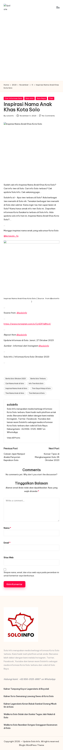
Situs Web (9, 557)
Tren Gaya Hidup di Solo (41, 388)
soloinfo (12, 404)
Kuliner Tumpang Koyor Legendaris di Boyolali (26, 688)
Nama (7, 528)
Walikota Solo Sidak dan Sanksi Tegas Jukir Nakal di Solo (29, 716)
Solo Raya (41, 98)
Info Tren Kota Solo (36, 384)
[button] (13, 437)
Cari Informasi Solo (13, 98)
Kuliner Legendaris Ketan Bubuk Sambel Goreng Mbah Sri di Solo (30, 705)
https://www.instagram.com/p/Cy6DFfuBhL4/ (27, 323)
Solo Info (29, 98)
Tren (51, 98)
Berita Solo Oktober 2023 (16, 379)
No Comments (48, 116)
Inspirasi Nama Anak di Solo (16, 388)
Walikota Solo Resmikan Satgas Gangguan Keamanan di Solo (30, 726)
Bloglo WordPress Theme (31, 745)
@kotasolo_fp (11, 236)
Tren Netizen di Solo (37, 393)
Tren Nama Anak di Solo (15, 393)
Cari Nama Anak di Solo (15, 384)
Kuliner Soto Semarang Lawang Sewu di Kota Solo (29, 696)
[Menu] (57, 7)
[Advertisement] (31, 47)
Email (7, 542)
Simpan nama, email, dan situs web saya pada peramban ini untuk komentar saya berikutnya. (31, 574)
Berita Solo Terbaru (38, 379)
